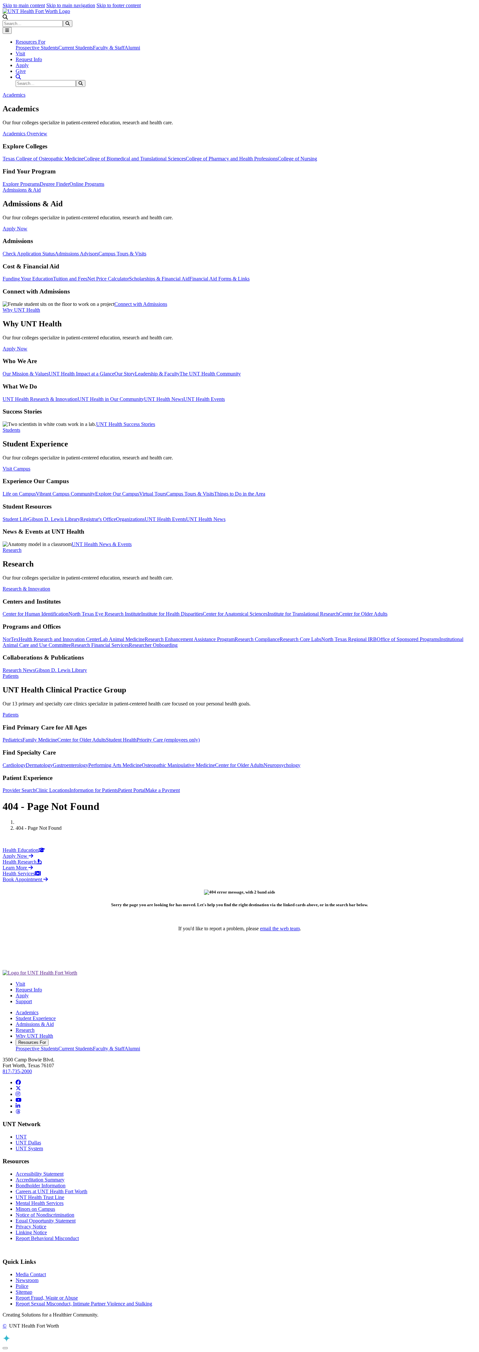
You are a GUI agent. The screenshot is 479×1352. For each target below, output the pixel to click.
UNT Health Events (204, 399)
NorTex (11, 639)
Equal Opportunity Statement (46, 1220)
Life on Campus (19, 494)
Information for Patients (93, 790)
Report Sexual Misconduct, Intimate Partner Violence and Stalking (84, 1303)
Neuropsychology (282, 765)
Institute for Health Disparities (172, 614)
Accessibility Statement (40, 1174)
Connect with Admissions (140, 304)
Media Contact (31, 1274)
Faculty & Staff (108, 47)
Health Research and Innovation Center (59, 639)
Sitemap (24, 1292)
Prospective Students (37, 47)
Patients (11, 714)
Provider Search (19, 790)
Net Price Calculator (108, 278)
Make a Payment (162, 790)
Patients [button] (11, 676)
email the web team (280, 928)
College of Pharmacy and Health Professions (232, 158)
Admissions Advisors (76, 253)
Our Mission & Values (26, 373)
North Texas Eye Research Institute (104, 614)
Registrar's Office (98, 519)
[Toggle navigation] (7, 30)
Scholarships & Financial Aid (159, 278)
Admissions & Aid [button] (22, 190)
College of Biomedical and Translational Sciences (135, 158)
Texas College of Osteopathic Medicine (43, 158)
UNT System (29, 1148)
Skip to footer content (118, 5)
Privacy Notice (31, 1226)
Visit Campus (16, 468)
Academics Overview (25, 133)
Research (25, 1030)
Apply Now (15, 228)
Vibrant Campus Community (65, 494)
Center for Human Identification (35, 614)
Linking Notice (31, 1232)
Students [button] (11, 430)
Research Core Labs (300, 639)
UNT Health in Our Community (111, 399)
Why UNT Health (34, 1036)
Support (24, 1001)
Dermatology (39, 765)
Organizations (130, 519)
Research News (19, 670)
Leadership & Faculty (157, 373)
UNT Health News (163, 399)
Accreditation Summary (40, 1179)
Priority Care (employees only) (168, 740)
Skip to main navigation (70, 5)
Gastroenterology (70, 765)
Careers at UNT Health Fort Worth (51, 1191)
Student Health (121, 740)
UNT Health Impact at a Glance (81, 373)
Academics (27, 1012)
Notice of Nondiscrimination (45, 1215)
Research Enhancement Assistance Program (190, 639)
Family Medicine (39, 740)
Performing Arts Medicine (115, 765)
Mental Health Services (40, 1203)
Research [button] (12, 550)
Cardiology (14, 765)
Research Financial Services (100, 645)
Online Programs (86, 184)
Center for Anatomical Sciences (235, 614)
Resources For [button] (30, 42)
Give (21, 71)
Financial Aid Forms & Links (219, 278)
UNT (21, 1137)
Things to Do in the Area (239, 494)
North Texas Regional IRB (349, 639)
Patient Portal (131, 790)
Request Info (29, 59)
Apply (22, 65)
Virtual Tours (152, 494)
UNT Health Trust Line (40, 1197)
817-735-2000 (17, 1071)
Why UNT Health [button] (21, 310)
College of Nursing (297, 158)
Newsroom (27, 1280)
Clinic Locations (52, 790)
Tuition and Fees (70, 278)
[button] (5, 17)
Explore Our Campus (117, 494)
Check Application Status (29, 253)
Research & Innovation (26, 589)
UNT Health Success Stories (125, 424)
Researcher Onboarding (153, 645)
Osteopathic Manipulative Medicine (178, 765)
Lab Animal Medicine (122, 639)
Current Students (75, 47)
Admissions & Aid (35, 1024)
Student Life (15, 519)
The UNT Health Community (210, 373)
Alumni (132, 47)
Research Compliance (257, 639)
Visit (20, 53)
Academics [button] (14, 95)
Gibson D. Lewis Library (54, 519)
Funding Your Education (28, 278)
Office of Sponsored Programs (408, 639)
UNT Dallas (28, 1142)
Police (22, 1286)
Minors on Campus (35, 1209)
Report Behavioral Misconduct (47, 1238)
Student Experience (36, 1018)
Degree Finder (54, 184)
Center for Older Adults (363, 614)
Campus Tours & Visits (122, 253)
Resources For (32, 1042)
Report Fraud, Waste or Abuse (47, 1298)
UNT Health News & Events (102, 544)
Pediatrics (12, 740)
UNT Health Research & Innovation (40, 399)
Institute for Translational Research (303, 614)
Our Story (124, 373)
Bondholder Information (40, 1185)
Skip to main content (24, 5)
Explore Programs (21, 184)
